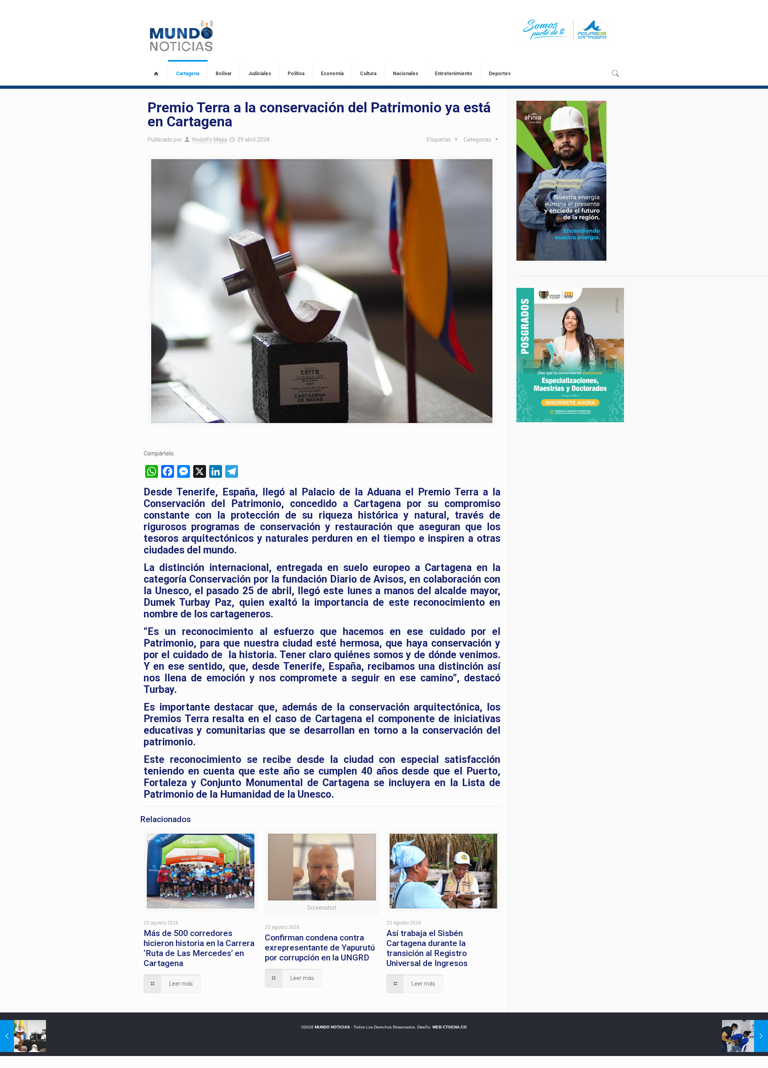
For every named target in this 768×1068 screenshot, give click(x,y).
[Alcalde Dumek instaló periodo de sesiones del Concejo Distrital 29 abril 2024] (23, 1036)
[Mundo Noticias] (180, 36)
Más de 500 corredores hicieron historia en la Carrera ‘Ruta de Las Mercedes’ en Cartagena (199, 948)
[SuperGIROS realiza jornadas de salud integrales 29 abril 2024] (745, 1036)
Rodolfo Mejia (209, 139)
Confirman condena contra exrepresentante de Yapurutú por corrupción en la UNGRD (320, 947)
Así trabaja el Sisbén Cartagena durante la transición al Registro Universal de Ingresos (427, 948)
